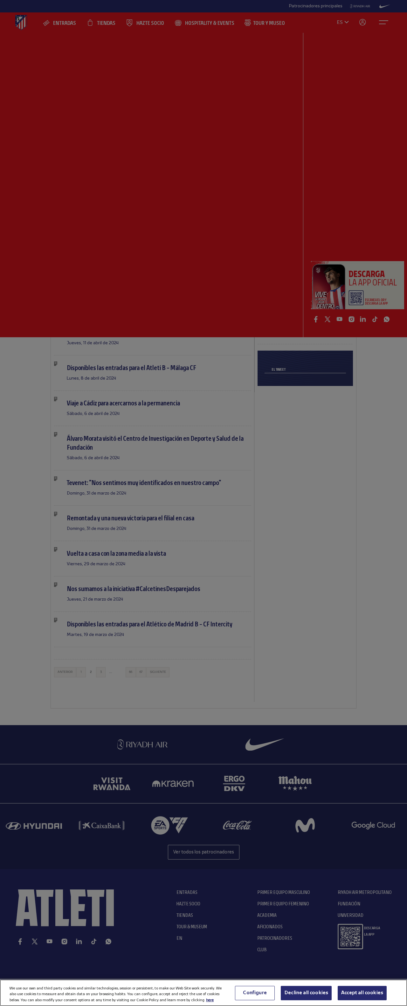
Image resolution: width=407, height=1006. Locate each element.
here (210, 1000)
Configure (254, 992)
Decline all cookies (306, 992)
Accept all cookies (362, 992)
